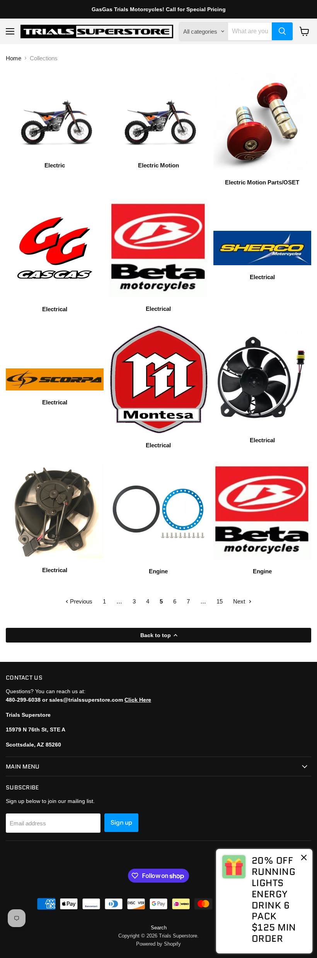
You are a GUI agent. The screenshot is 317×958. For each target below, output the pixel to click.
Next (240, 601)
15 (219, 601)
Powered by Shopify (158, 944)
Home (13, 58)
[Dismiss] (304, 858)
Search (159, 928)
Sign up (121, 822)
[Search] (282, 31)
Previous (80, 601)
